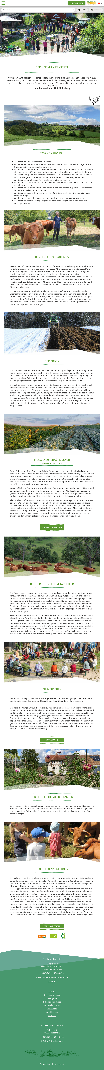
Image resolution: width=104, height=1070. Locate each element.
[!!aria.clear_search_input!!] (73, 9)
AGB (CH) (52, 981)
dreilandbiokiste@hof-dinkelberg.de (52, 977)
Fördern (52, 1015)
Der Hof (52, 991)
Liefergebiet (52, 998)
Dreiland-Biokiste (52, 994)
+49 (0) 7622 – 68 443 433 (52, 973)
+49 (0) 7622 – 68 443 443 (52, 1037)
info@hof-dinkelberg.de (52, 1041)
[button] (96, 10)
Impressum (59, 1064)
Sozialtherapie (52, 1012)
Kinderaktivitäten (52, 1005)
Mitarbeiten (52, 1008)
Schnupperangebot (52, 1001)
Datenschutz (45, 1064)
